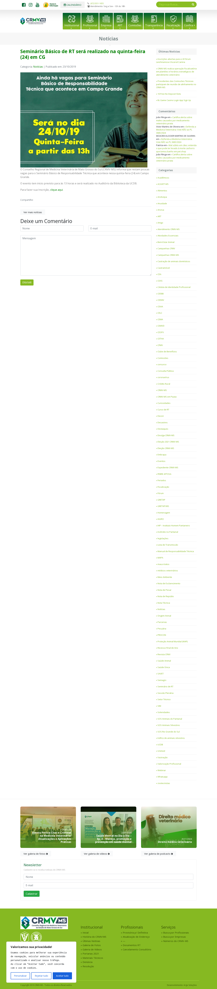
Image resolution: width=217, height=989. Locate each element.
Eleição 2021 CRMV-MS (168, 441)
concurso (162, 364)
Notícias (38, 66)
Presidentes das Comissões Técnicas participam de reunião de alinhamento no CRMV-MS (176, 84)
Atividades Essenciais (168, 235)
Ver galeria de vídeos (96, 853)
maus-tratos (163, 564)
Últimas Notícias (91, 941)
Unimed (161, 750)
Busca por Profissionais (176, 932)
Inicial (85, 932)
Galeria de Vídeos (92, 949)
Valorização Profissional (169, 763)
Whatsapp (163, 776)
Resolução (88, 966)
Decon (161, 415)
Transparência (154, 25)
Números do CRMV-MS (175, 941)
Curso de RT (163, 409)
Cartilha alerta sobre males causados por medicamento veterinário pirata (174, 120)
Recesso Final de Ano (168, 647)
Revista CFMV (164, 654)
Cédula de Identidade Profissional (174, 287)
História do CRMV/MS (94, 936)
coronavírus (163, 377)
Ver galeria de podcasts (157, 853)
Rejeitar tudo (41, 975)
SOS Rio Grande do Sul (169, 731)
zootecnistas (164, 783)
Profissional (90, 25)
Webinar (162, 770)
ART (120, 25)
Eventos (161, 461)
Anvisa (161, 209)
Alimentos (162, 190)
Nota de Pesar (164, 590)
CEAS (160, 280)
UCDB (160, 744)
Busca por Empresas (174, 936)
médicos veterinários (168, 570)
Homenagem (164, 512)
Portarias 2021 (91, 953)
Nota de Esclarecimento (169, 583)
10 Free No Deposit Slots (169, 93)
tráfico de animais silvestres (171, 738)
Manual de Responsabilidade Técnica (176, 551)
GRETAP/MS (163, 506)
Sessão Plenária (165, 693)
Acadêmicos (163, 177)
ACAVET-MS (163, 184)
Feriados (162, 480)
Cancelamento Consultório (137, 949)
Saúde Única (164, 667)
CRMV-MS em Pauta (167, 396)
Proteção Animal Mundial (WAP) (173, 641)
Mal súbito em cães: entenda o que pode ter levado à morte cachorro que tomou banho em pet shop (176, 148)
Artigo (160, 222)
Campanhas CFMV (166, 248)
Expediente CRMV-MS (168, 467)
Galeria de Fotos (92, 945)
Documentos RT (132, 945)
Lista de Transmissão (168, 544)
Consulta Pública (166, 370)
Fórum (161, 493)
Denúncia (87, 962)
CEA (159, 274)
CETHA (161, 338)
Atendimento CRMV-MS (169, 229)
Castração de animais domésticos (174, 261)
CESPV (161, 332)
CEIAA (160, 306)
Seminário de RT (165, 686)
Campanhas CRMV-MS (168, 255)
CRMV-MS (162, 390)
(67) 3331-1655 (97, 3)
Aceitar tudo (62, 975)
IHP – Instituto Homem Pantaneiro (174, 525)
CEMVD (161, 325)
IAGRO (161, 519)
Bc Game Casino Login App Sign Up (174, 100)
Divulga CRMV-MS (166, 435)
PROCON (162, 635)
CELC (160, 312)
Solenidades (164, 712)
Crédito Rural (164, 383)
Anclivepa (162, 196)
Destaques (163, 428)
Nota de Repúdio (166, 596)
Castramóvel (164, 267)
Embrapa (162, 454)
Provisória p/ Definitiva (135, 932)
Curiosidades (164, 403)
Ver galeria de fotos (35, 853)
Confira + (189, 25)
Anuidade (162, 203)
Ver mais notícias (33, 212)
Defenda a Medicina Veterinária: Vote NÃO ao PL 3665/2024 (176, 129)
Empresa (106, 25)
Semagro (162, 680)
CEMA (160, 319)
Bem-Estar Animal (166, 242)
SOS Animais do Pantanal (170, 718)
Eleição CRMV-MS (166, 448)
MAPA (160, 557)
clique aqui (56, 190)
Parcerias (162, 622)
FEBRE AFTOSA (164, 474)
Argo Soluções (190, 985)
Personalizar (20, 975)
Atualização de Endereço (136, 936)
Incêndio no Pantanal (168, 531)
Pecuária (162, 628)
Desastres (163, 422)
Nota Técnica (164, 602)
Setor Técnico (164, 699)
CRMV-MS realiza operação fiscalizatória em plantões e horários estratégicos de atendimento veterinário (176, 71)
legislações (163, 538)
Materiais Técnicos (93, 957)
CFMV (160, 345)
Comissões (135, 25)
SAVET (161, 673)
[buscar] (193, 4)
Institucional (71, 25)
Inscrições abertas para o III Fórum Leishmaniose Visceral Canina (173, 61)
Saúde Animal (164, 660)
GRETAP (161, 499)
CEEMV (161, 300)
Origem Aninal (164, 615)
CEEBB (161, 293)
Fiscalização (173, 25)
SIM (159, 705)
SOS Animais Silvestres (169, 725)
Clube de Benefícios (167, 351)
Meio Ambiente (165, 577)
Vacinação (163, 757)
